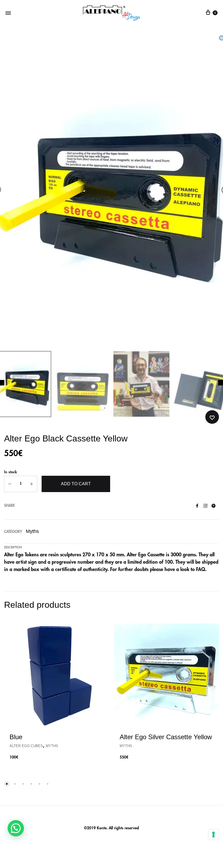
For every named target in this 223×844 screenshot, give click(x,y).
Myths (32, 531)
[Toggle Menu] (8, 13)
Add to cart (76, 483)
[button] (16, 828)
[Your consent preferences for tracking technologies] (213, 834)
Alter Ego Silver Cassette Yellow (166, 737)
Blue (16, 737)
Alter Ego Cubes (26, 746)
